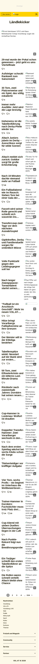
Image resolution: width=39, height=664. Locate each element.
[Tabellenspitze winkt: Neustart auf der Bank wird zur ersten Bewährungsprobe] (31, 358)
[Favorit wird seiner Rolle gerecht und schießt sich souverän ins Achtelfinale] (31, 213)
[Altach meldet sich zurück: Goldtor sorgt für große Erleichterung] (31, 163)
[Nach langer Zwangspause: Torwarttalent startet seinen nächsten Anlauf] (30, 289)
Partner (6, 653)
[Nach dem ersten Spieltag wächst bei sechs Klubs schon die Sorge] (31, 451)
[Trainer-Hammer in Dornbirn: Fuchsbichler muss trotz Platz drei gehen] (31, 509)
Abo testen (6, 14)
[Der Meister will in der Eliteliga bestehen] (31, 342)
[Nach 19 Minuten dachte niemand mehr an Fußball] (31, 179)
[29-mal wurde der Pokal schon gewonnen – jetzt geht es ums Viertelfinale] (19, 43)
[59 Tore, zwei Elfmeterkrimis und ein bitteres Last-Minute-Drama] (31, 376)
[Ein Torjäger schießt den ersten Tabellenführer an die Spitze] (31, 564)
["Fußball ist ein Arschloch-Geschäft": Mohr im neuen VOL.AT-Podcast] (31, 307)
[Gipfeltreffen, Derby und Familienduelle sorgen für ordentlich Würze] (31, 247)
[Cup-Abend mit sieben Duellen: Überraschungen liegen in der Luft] (31, 528)
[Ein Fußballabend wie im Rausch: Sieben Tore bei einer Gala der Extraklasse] (31, 196)
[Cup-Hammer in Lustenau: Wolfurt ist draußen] (31, 419)
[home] (19, 14)
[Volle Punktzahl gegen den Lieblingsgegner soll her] (31, 268)
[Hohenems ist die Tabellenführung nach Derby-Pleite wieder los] (31, 124)
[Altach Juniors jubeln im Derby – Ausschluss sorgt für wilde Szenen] (31, 144)
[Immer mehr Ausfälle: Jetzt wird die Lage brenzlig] (31, 110)
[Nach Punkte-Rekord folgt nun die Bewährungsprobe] (31, 546)
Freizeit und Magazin (11, 633)
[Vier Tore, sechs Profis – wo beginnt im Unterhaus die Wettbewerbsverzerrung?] (31, 488)
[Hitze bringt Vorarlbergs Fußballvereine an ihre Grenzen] (31, 326)
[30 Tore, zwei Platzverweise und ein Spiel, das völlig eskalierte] (31, 92)
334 (28, 595)
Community (7, 640)
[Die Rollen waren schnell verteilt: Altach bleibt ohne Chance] (31, 582)
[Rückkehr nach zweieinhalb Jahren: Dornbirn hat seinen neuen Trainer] (31, 398)
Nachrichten (8, 601)
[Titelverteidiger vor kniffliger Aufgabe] (31, 469)
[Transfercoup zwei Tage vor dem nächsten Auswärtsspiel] (31, 226)
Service (6, 647)
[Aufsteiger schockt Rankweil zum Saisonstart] (31, 78)
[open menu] (36, 14)
